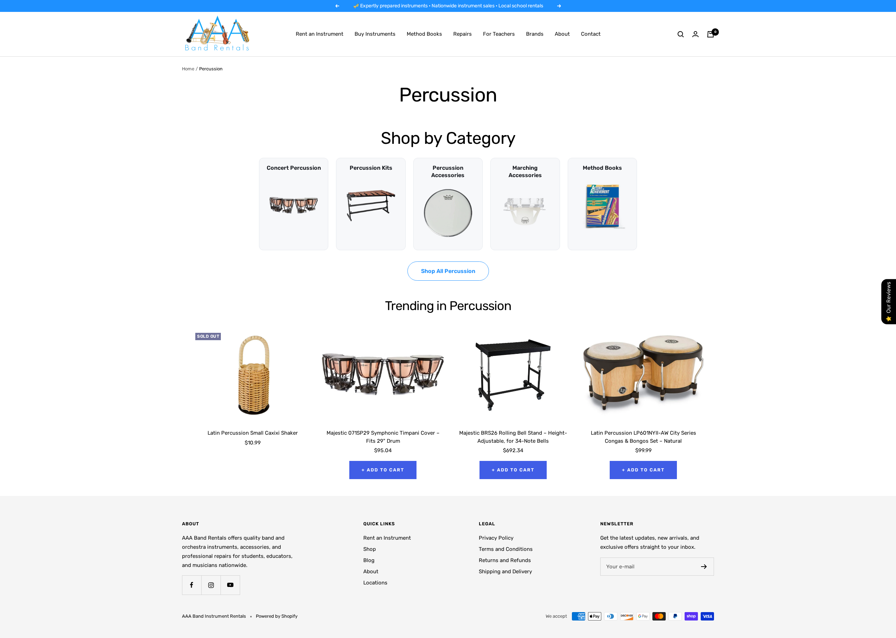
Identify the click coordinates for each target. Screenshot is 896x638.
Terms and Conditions (506, 549)
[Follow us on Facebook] (191, 585)
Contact (591, 34)
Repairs (462, 34)
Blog (368, 560)
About (562, 34)
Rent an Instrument (319, 34)
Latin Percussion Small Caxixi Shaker (253, 433)
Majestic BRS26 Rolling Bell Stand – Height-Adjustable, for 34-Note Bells (513, 437)
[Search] (681, 34)
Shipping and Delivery (505, 571)
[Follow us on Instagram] (210, 585)
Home (188, 68)
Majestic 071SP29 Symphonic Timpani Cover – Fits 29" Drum (383, 437)
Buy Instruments (375, 34)
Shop (369, 549)
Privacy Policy (496, 538)
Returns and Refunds (505, 560)
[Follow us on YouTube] (230, 585)
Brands (535, 34)
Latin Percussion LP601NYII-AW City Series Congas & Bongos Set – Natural (643, 437)
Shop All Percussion (448, 271)
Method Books (424, 34)
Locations (375, 583)
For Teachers (499, 34)
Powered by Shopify (277, 616)
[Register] (704, 566)
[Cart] (710, 34)
